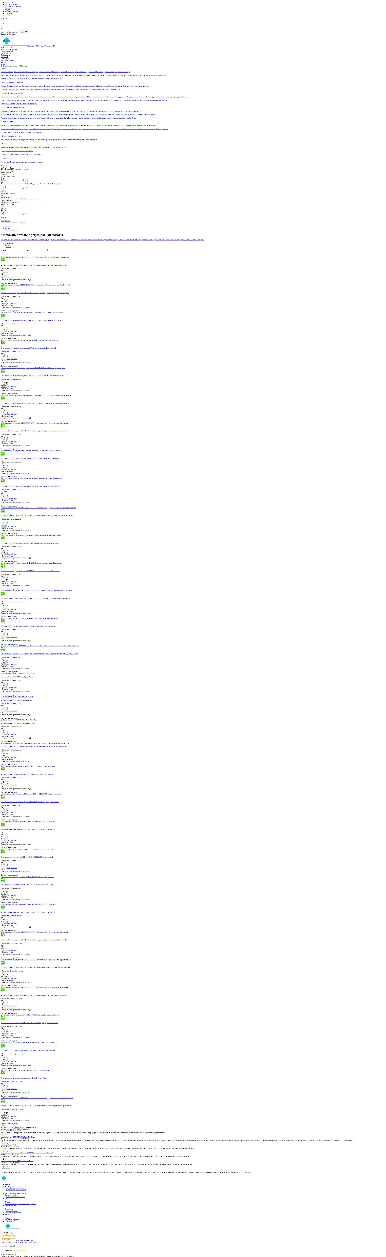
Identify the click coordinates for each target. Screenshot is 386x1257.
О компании (9, 2)
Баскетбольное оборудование (37, 114)
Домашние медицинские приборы (64, 129)
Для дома (70, 240)
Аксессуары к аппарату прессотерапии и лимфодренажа (120, 75)
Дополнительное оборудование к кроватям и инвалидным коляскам (63, 97)
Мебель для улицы (162, 129)
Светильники (162, 97)
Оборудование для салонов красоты (13, 100)
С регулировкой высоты (144, 240)
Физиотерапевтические (89, 240)
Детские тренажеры (54, 114)
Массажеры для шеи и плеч (104, 72)
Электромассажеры (160, 75)
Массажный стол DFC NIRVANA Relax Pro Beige (18, 723)
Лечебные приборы (41, 140)
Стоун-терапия (56, 78)
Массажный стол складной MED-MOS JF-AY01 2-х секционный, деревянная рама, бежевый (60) (34, 940)
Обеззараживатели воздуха (58, 140)
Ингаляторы (5, 162)
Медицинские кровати (8, 97)
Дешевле (8, 247)
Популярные (9, 243)
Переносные (5, 240)
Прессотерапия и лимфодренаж (89, 75)
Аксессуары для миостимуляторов (33, 118)
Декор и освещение (116, 129)
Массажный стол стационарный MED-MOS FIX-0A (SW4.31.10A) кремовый (27, 774)
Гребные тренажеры (68, 114)
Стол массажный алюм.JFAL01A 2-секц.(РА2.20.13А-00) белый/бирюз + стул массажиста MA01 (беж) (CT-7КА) (39, 654)
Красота (7, 1198)
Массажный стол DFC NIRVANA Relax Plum (16, 700)
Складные (77, 240)
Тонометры (5, 154)
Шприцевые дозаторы (88, 100)
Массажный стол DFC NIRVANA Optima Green (17, 677)
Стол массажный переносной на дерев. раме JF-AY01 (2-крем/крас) (24, 1078)
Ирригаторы (5, 140)
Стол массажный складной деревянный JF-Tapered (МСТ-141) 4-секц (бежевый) (28, 1050)
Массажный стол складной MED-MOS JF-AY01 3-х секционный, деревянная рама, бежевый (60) (34, 995)
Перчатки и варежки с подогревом (52, 125)
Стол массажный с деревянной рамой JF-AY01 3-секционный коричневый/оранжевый (30, 571)
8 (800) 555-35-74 (6, 18)
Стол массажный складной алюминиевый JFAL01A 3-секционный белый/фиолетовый (30, 458)
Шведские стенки (92, 118)
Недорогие (181, 240)
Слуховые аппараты (97, 89)
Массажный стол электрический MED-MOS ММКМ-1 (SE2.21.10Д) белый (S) (27, 829)
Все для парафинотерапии (59, 147)
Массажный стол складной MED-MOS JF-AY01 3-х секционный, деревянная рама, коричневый (34, 431)
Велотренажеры (113, 111)
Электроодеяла (69, 125)
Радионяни (31, 162)
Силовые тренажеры (8, 111)
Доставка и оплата (11, 4)
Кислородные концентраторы (29, 125)
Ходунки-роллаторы (14, 86)
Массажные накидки (56, 75)
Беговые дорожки (101, 111)
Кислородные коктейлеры (10, 125)
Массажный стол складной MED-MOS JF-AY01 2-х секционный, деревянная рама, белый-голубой (35, 293)
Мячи (19, 118)
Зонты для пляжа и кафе (19, 132)
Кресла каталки (71, 86)
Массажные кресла (45, 72)
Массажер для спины (87, 72)
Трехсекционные (172, 240)
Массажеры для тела (73, 72)
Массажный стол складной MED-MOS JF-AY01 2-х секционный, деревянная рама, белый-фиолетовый (36, 1106)
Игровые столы (52, 111)
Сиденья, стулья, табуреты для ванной (136, 86)
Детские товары (10, 1205)
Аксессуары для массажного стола (36, 75)
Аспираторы (23, 162)
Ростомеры (38, 154)
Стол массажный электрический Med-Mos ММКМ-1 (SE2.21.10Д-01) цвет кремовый (30, 802)
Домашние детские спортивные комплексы (114, 118)
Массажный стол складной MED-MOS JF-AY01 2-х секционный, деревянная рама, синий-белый (34, 265)
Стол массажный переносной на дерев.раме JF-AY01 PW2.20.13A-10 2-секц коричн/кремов (32, 376)
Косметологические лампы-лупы (12, 147)
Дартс (66, 118)
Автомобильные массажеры (41, 78)
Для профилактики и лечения (15, 1197)
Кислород (13, 140)
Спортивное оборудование (146, 114)
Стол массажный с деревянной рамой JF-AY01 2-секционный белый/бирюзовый (28, 626)
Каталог (7, 1184)
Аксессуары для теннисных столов (83, 111)
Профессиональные (60, 240)
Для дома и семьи (11, 1195)
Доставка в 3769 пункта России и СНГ (41, 46)
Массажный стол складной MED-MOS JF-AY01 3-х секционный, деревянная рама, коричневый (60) (35, 967)
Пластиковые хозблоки (131, 129)
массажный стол (98, 1172)
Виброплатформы (32, 72)
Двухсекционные (159, 240)
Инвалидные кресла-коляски (87, 86)
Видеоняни (39, 162)
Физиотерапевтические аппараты (28, 97)
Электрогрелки (131, 125)
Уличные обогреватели (147, 129)
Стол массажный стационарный (21, 240)
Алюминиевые (131, 240)
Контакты (8, 8)
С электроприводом (46, 240)
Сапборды (132, 118)
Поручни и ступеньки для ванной (58, 89)
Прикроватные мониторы (51, 100)
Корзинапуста (4, 63)
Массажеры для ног (59, 72)
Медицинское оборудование (116, 97)
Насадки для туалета (115, 86)
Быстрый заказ (12, 276)
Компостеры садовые (35, 132)
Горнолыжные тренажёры (77, 118)
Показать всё (56, 184)
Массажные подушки (71, 75)
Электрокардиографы (174, 97)
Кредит (7, 10)
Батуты (17, 111)
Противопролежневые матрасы (32, 86)
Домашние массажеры (8, 78)
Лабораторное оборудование (70, 100)
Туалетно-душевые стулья (9, 89)
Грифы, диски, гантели (9, 118)
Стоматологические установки (26, 104)
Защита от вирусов (90, 140)
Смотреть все (5, 221)
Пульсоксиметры (15, 154)
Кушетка (35, 240)
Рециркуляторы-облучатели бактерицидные (142, 97)
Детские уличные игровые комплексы (34, 111)
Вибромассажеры (20, 72)
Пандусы (22, 89)
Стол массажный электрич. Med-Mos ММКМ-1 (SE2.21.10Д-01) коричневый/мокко (29, 1023)
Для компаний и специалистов (15, 1190)
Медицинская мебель (8, 104)
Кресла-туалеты (102, 86)
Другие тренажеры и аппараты (125, 114)
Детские (188, 240)
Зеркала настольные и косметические (36, 147)
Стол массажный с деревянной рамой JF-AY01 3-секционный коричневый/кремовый (30, 543)
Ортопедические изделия (43, 129)
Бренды (7, 1202)
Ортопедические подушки (146, 125)
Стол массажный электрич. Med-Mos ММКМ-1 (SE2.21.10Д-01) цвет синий (27, 885)
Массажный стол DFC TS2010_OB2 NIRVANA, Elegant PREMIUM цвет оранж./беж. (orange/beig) (34, 746)
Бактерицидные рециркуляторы (23, 129)
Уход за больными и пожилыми (15, 1188)
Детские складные (197, 240)
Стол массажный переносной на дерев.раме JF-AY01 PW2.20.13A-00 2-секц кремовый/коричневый (35, 403)
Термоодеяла (108, 125)
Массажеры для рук (146, 75)
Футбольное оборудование (54, 118)
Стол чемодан (102, 240)
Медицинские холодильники (137, 100)
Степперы (23, 114)
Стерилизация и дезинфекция (157, 100)
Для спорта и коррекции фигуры (16, 1193)
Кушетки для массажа (23, 78)
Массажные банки (7, 72)
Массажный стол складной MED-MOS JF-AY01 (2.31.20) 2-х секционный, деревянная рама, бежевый (36, 598)
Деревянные (121, 240)
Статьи (7, 15)
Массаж (7, 1186)
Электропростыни (119, 125)
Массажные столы (18, 75)
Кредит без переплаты (12, 11)
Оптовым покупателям (13, 6)
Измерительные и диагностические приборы (20, 1204)
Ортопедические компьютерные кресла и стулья (92, 129)
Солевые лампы (6, 129)
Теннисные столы (64, 111)
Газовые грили (6, 132)
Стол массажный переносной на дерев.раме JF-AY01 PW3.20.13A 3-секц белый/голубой (31, 320)
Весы (32, 154)
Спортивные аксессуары (106, 114)
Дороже (7, 245)
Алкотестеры (25, 154)
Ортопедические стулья (75, 140)
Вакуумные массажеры (122, 72)
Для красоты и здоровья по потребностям (89, 125)
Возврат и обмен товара (24, 1241)
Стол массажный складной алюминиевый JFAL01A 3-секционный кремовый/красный (30, 486)
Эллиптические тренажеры (128, 111)
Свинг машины (6, 75)
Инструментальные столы (117, 100)
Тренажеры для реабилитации (36, 89)
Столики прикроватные (34, 100)
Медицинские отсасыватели (97, 97)
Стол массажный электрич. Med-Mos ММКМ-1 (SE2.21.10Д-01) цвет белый (27, 857)
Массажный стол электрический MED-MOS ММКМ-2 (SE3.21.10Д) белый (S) (27, 912)
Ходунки (4, 86)
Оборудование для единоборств (86, 114)
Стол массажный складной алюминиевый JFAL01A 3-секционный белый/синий (28, 348)
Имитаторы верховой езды (10, 114)
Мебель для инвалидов (112, 89)
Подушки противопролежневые (55, 86)
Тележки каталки (102, 100)
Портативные (112, 240)
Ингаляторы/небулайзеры (25, 140)
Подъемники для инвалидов (80, 89)
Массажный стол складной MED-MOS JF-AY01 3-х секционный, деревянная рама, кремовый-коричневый (37, 515)
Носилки (185, 97)
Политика (8, 13)
